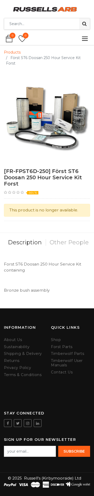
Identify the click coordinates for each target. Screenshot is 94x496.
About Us (13, 340)
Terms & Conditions (23, 375)
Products (12, 52)
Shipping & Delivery (23, 353)
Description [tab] (25, 242)
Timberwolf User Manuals (67, 363)
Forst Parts (62, 347)
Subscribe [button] (74, 451)
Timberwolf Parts (67, 353)
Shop (56, 340)
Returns (12, 361)
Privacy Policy (17, 368)
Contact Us (62, 372)
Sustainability (17, 347)
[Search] (84, 23)
